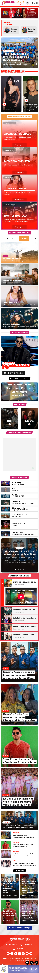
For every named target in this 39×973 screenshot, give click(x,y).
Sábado (31, 238)
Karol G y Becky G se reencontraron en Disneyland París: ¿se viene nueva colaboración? (14, 30)
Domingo (35, 238)
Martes (7, 238)
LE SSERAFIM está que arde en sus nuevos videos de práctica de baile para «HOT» (24, 864)
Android (13, 945)
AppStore (27, 945)
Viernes (24, 238)
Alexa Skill (21, 948)
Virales (16, 861)
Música (20, 547)
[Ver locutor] (9, 418)
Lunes (3, 238)
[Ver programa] (19, 133)
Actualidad (9, 41)
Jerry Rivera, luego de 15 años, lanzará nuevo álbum (31, 30)
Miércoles (12, 238)
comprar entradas (13, 373)
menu (33, 3)
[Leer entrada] (19, 52)
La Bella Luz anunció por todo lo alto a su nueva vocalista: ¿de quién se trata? (19, 554)
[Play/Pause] (31, 969)
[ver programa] (19, 252)
